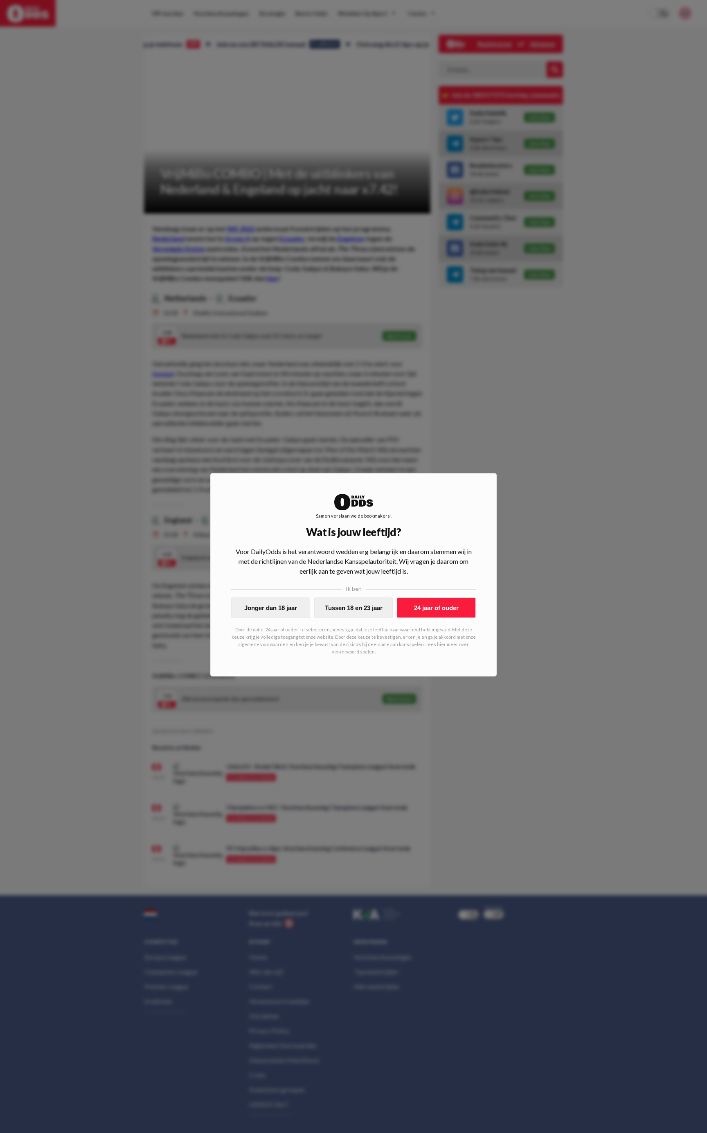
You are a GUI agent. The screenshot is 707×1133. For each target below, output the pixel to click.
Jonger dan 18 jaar (270, 607)
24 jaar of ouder (436, 607)
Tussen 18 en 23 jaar (354, 607)
